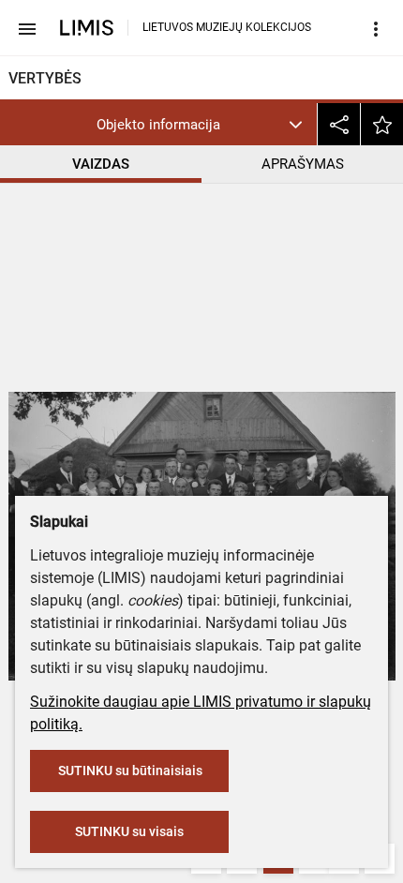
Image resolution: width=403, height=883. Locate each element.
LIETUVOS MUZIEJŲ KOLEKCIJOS (226, 27)
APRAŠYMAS (302, 164)
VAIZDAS (100, 164)
